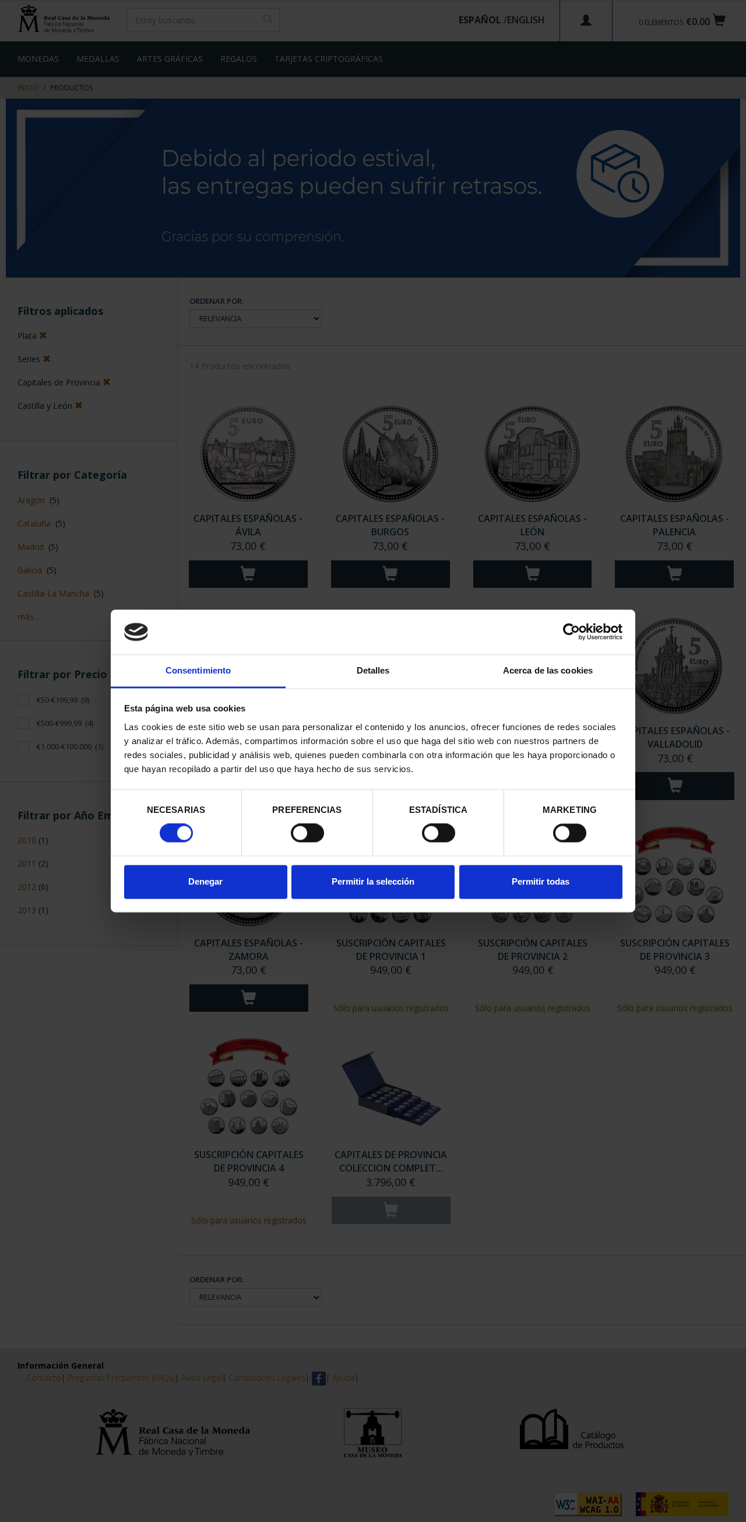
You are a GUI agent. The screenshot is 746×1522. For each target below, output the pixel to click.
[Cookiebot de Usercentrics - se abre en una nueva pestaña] (571, 632)
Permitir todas (540, 881)
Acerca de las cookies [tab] (548, 670)
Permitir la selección (373, 881)
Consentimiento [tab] (198, 670)
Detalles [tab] (373, 670)
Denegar (205, 881)
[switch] (307, 833)
